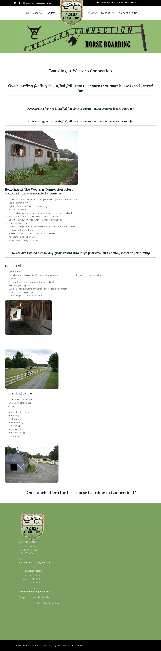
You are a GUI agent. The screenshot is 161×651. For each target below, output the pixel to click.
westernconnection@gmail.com (34, 562)
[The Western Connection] (71, 13)
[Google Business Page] (15, 3)
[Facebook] (19, 3)
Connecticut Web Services (70, 645)
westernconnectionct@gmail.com (39, 3)
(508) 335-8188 (104, 2)
